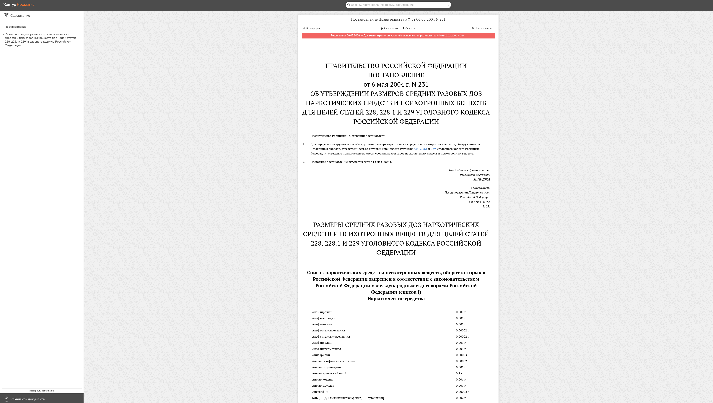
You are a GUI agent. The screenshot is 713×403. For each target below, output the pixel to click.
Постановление (15, 26)
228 (416, 149)
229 (433, 149)
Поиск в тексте (483, 28)
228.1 (423, 149)
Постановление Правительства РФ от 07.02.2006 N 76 (431, 35)
